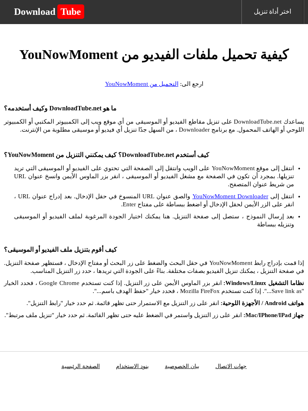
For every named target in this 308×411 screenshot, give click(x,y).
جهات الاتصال (231, 366)
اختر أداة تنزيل (272, 11)
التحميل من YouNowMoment (141, 84)
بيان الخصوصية (182, 366)
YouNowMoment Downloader (230, 196)
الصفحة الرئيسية (80, 366)
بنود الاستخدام (132, 366)
